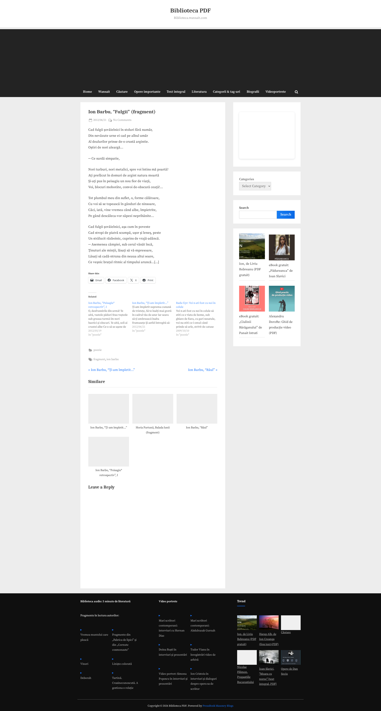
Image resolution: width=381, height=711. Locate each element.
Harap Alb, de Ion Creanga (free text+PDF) (269, 639)
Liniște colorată (122, 664)
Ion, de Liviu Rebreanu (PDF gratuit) (250, 269)
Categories (246, 179)
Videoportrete (276, 92)
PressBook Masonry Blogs (218, 706)
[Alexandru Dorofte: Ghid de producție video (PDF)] (282, 299)
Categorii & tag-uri (226, 92)
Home (87, 92)
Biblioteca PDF (190, 10)
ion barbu (113, 359)
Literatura (199, 92)
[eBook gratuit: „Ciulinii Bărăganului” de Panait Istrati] (252, 299)
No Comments (122, 120)
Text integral (176, 92)
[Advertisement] (190, 57)
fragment (99, 359)
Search (244, 208)
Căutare (122, 92)
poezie (97, 350)
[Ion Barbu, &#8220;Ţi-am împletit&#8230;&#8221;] (154, 317)
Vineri (84, 664)
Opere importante (147, 92)
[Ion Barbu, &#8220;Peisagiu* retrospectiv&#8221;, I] (110, 319)
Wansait (104, 92)
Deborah (85, 678)
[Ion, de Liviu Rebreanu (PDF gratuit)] (252, 247)
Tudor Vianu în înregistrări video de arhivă (203, 655)
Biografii (253, 92)
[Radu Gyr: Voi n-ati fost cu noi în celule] (198, 319)
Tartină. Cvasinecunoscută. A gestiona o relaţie (125, 683)
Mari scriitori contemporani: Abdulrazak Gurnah (202, 626)
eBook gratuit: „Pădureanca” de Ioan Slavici (281, 270)
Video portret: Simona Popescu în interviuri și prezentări (173, 679)
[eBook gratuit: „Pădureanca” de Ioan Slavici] (282, 248)
